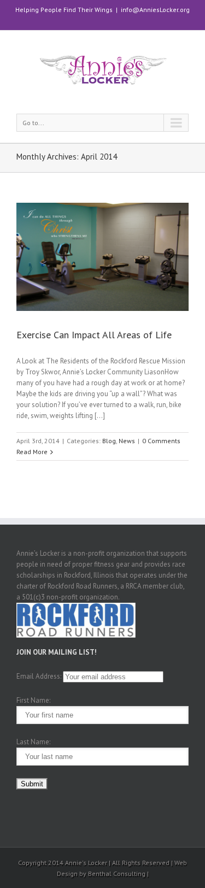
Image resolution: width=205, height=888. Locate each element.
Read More (32, 452)
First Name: (33, 700)
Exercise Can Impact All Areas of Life (94, 334)
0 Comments (161, 441)
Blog (109, 441)
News (127, 441)
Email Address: (38, 676)
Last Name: (33, 741)
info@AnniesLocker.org (155, 9)
